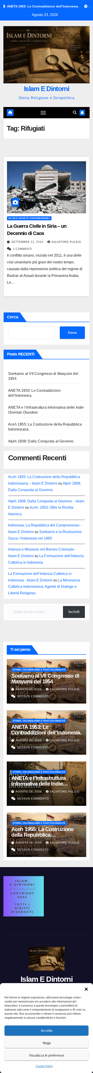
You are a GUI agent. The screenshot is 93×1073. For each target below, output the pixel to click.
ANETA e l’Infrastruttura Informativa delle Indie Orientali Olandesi (38, 783)
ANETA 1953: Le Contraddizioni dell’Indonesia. (46, 730)
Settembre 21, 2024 (27, 242)
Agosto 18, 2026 (29, 842)
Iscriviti (73, 612)
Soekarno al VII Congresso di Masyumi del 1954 (45, 678)
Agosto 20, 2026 (29, 740)
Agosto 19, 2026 (29, 791)
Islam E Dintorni (46, 88)
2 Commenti (22, 249)
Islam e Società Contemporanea (29, 218)
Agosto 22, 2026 (29, 689)
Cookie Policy (44, 1066)
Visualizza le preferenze (46, 1055)
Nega (47, 1043)
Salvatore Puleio (66, 242)
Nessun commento (33, 696)
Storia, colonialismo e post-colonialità (39, 669)
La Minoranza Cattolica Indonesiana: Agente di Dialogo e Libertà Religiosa (44, 586)
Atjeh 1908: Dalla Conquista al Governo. (41, 441)
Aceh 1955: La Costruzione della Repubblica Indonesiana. (42, 834)
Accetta (46, 1030)
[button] (86, 988)
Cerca (12, 317)
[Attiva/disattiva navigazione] (43, 112)
